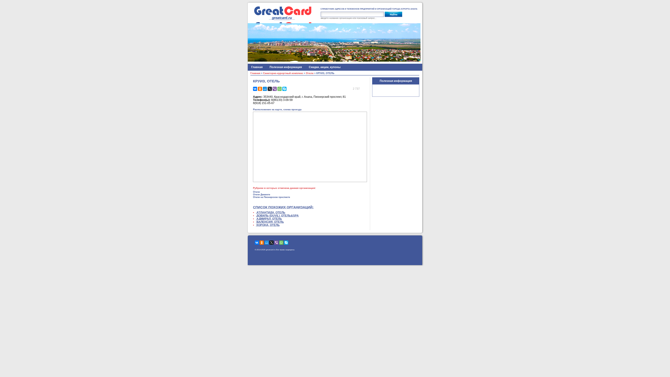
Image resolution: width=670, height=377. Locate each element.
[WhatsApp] (279, 89)
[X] (270, 89)
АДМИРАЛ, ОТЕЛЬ (269, 218)
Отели (310, 73)
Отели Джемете (261, 194)
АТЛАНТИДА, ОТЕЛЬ (270, 212)
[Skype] (284, 89)
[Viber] (275, 89)
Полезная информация (286, 67)
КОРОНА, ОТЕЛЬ (268, 225)
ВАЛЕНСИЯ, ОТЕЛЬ (270, 221)
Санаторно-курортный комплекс (283, 73)
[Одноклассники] (260, 89)
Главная (257, 67)
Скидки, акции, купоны (325, 67)
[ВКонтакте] (255, 89)
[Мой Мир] (265, 89)
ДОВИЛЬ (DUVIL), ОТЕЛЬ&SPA (277, 215)
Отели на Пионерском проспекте (271, 197)
